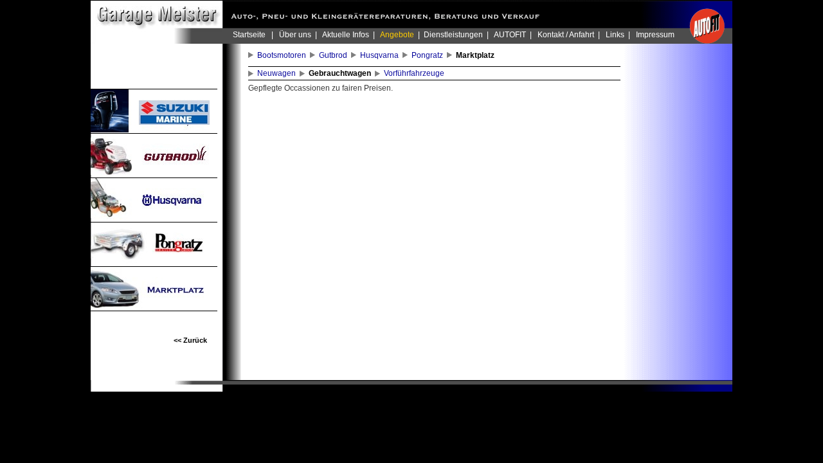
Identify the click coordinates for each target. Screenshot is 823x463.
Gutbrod (335, 55)
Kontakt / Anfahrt (566, 34)
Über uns (295, 34)
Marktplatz (477, 55)
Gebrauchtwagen (342, 73)
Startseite (249, 34)
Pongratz (429, 55)
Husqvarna (381, 55)
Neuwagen (278, 73)
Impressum (655, 34)
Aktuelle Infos (345, 34)
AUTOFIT (510, 34)
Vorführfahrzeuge (416, 73)
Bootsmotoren (283, 55)
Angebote (397, 34)
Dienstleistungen (453, 34)
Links (615, 34)
